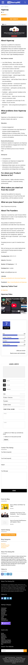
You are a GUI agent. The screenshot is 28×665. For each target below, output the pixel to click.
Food (2, 617)
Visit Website (14, 19)
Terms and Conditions (13, 658)
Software (3, 612)
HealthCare (3, 618)
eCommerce (4, 614)
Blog (2, 644)
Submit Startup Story (6, 641)
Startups (3, 638)
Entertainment (4, 620)
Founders (5, 401)
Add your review (21, 350)
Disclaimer (5, 658)
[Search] (25, 2)
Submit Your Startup (9, 534)
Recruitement (12, 516)
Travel (2, 616)
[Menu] (3, 2)
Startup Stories (5, 546)
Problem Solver (7, 404)
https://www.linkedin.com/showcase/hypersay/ (13, 278)
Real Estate (3, 610)
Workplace (17, 516)
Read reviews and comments (17, 353)
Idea (4, 394)
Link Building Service (6, 642)
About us (3, 634)
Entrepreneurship (5, 545)
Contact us (3, 636)
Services (3, 613)
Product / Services (7, 397)
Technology (4, 608)
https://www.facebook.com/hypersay (17, 282)
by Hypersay (4, 290)
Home (2, 6)
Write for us (4, 637)
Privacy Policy (19, 657)
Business (12, 508)
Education (3, 609)
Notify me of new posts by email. (13, 436)
